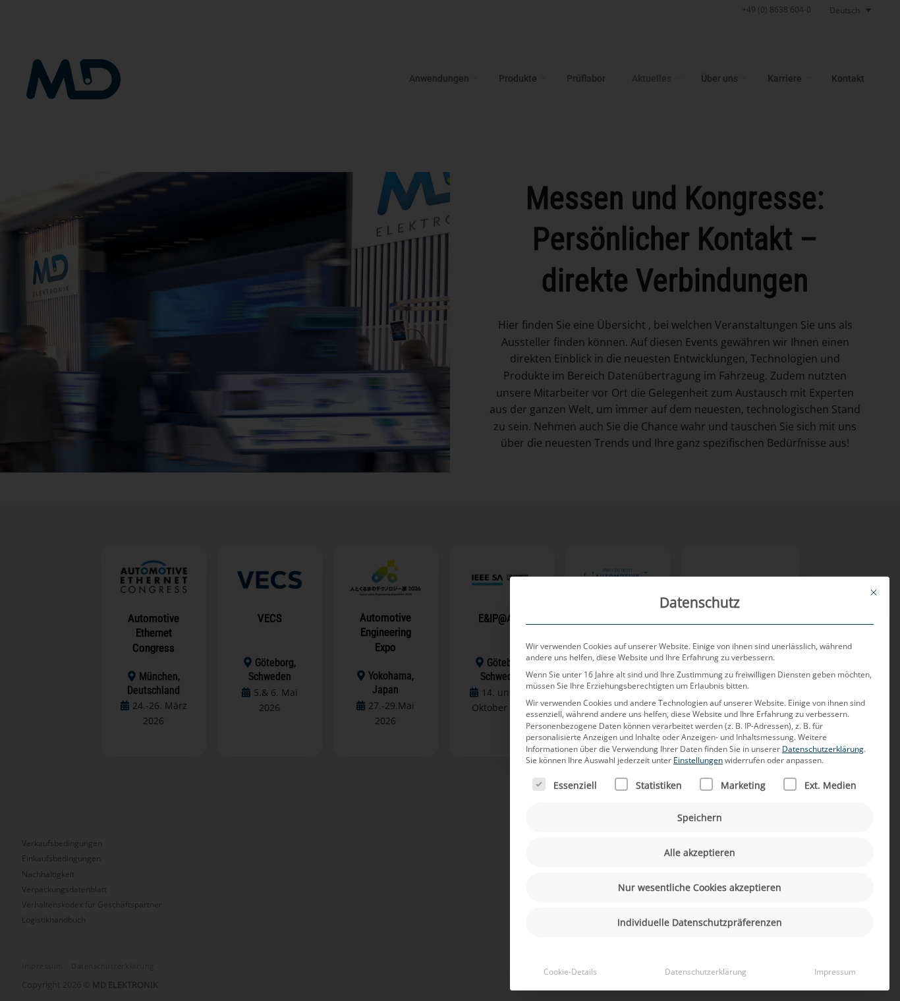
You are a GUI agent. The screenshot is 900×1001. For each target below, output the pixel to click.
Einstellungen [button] (698, 760)
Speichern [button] (699, 817)
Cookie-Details (570, 971)
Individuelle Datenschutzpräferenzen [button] (699, 922)
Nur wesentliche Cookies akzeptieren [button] (699, 887)
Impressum (835, 971)
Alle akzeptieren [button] (699, 852)
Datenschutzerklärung (823, 749)
